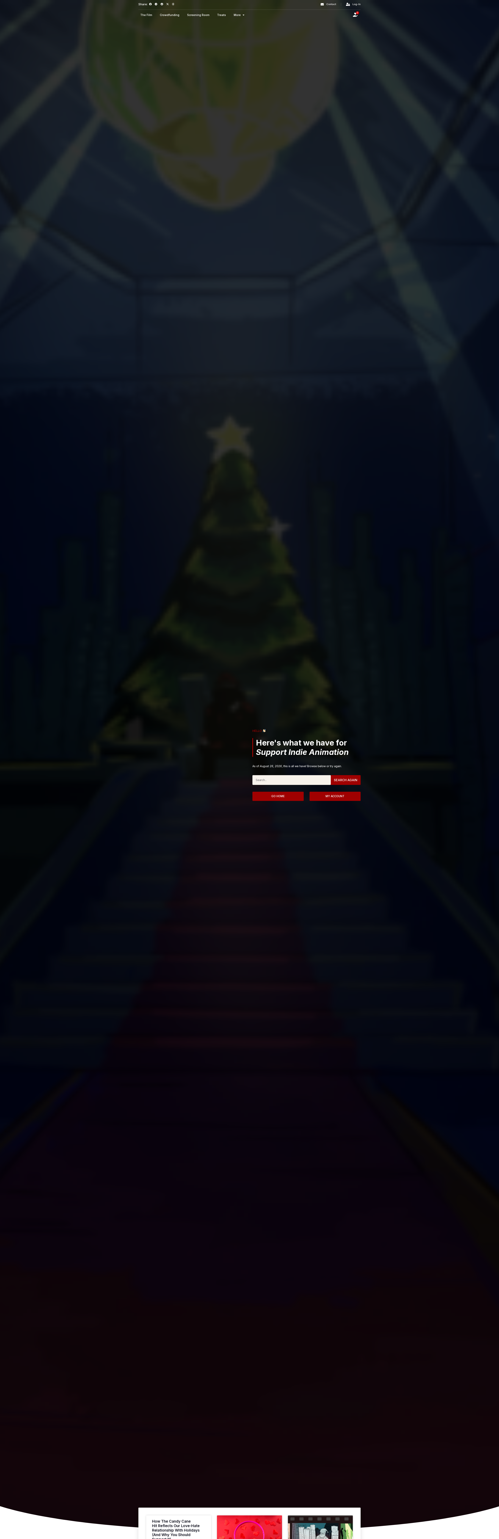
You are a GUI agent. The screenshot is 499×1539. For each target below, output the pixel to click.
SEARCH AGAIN (345, 780)
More (237, 15)
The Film (146, 15)
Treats (221, 15)
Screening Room (198, 15)
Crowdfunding (169, 15)
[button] (150, 4)
